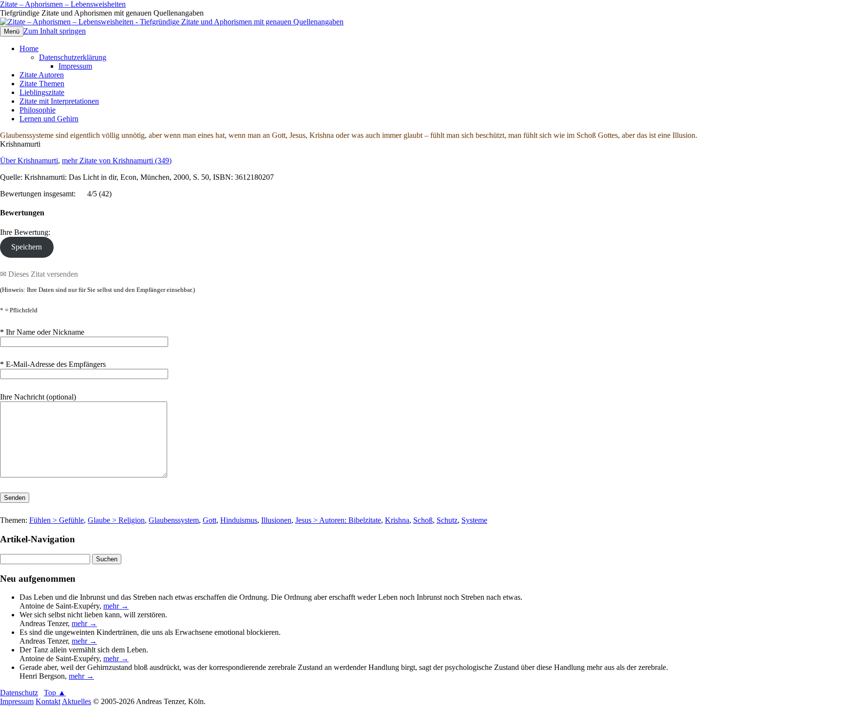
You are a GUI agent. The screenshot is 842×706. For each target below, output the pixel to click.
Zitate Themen (41, 83)
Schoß (423, 520)
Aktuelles (76, 701)
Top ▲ (55, 692)
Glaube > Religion (116, 520)
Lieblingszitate (41, 92)
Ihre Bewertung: (27, 232)
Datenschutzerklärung (72, 57)
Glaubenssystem (174, 520)
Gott (209, 520)
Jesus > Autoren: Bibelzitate (338, 520)
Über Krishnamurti (29, 160)
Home (28, 48)
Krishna (397, 520)
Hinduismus (238, 520)
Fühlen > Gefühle (56, 520)
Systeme (474, 520)
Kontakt (48, 701)
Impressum (75, 66)
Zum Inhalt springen (54, 31)
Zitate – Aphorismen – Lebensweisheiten (63, 4)
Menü (11, 31)
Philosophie (37, 110)
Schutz (447, 520)
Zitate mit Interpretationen (59, 101)
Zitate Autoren (41, 75)
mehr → (116, 606)
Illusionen (276, 520)
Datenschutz (19, 692)
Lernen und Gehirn (48, 118)
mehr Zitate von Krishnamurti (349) (117, 160)
